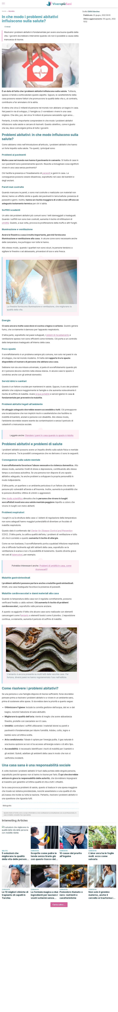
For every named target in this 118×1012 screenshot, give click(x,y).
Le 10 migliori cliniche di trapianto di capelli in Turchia (15, 895)
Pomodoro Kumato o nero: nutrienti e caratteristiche (71, 895)
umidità (5, 223)
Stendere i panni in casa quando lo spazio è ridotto (49, 435)
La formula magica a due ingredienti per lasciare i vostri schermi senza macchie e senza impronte (44, 895)
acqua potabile (42, 394)
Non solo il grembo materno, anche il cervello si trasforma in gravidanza (101, 895)
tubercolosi (17, 554)
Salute (4, 11)
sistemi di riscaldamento (57, 335)
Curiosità (35, 851)
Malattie (12, 11)
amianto (25, 615)
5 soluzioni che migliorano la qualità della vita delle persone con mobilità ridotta (15, 856)
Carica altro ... (59, 904)
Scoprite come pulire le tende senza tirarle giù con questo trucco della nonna (44, 856)
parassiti (46, 173)
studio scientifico (14, 498)
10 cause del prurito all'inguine (71, 855)
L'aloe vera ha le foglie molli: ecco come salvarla (101, 856)
